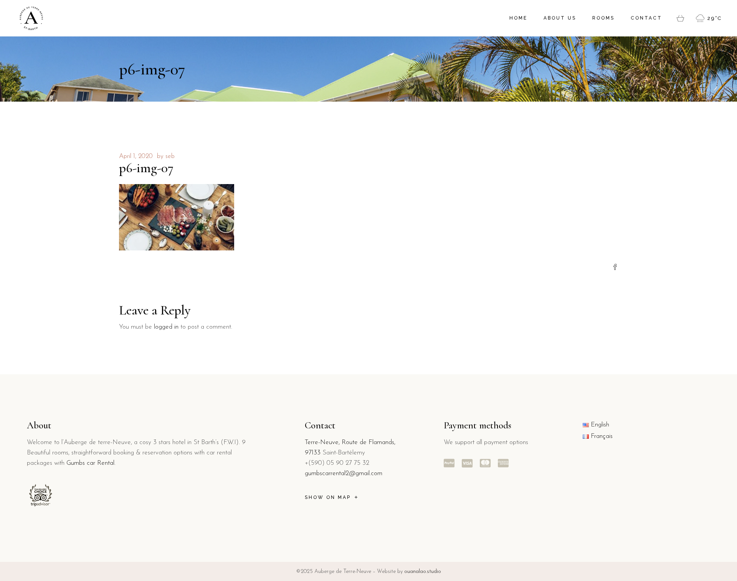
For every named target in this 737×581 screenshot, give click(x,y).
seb (170, 156)
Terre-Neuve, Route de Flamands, (350, 442)
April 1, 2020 (136, 156)
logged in (166, 327)
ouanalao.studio (422, 571)
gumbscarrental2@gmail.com (343, 473)
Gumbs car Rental (90, 463)
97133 (313, 452)
